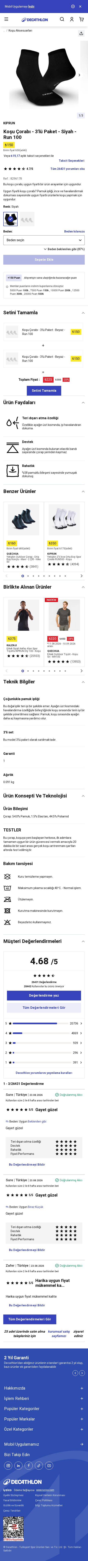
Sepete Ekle (44, 260)
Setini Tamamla (44, 391)
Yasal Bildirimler (12, 1500)
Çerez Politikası (43, 1500)
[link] (44, 995)
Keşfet (22, 6)
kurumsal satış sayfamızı (59, 1334)
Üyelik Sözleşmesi (13, 1495)
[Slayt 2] (33, 576)
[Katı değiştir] (83, 313)
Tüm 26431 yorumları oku (55, 168)
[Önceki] (6, 576)
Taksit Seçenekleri (71, 160)
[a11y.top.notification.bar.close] (80, 6)
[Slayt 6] (54, 576)
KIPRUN (9, 123)
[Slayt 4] (44, 576)
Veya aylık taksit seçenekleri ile (29, 155)
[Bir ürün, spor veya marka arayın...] (62, 19)
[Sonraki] (82, 576)
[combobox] (44, 240)
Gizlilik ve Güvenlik (13, 1505)
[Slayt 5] (49, 576)
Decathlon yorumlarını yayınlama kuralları (44, 1072)
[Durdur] (73, 6)
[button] (81, 33)
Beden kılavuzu (74, 231)
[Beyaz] (27, 219)
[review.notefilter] (81, 1023)
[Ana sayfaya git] (35, 20)
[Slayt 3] (38, 576)
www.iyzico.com (45, 1490)
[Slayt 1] (28, 576)
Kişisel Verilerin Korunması (50, 1495)
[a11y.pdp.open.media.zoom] (44, 75)
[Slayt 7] (60, 576)
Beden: (8, 231)
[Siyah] (10, 219)
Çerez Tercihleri (11, 1510)
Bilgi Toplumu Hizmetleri (49, 1505)
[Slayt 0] (22, 576)
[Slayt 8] (65, 576)
